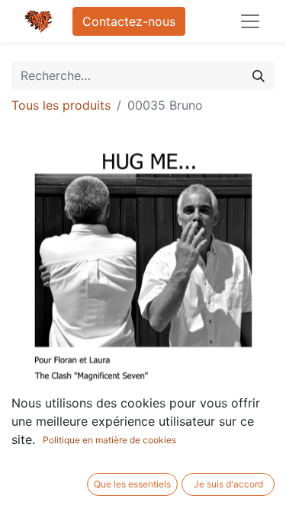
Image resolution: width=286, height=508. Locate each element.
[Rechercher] (259, 75)
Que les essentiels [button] (132, 484)
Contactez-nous (128, 21)
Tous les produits (61, 105)
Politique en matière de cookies (109, 440)
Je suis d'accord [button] (228, 484)
